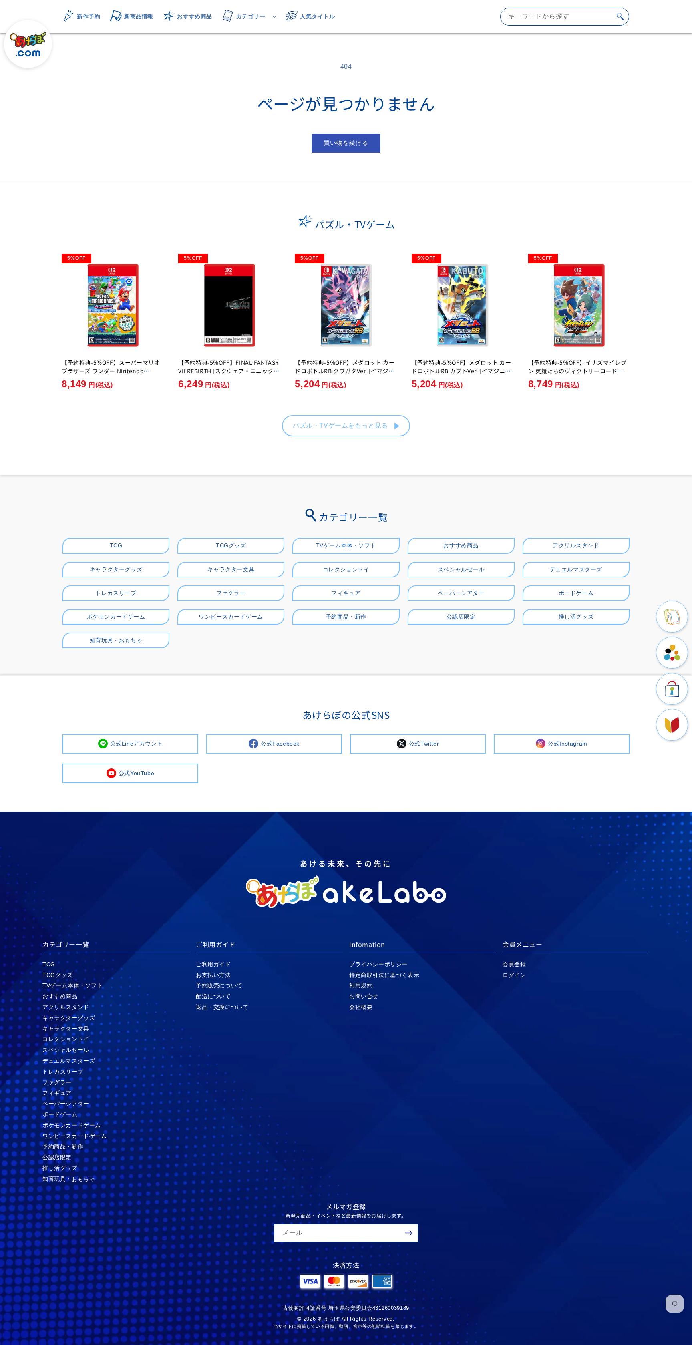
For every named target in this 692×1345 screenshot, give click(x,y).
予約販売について (219, 985)
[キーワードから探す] (620, 16)
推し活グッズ (576, 616)
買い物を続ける (346, 142)
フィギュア (345, 593)
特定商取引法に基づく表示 (384, 975)
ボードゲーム (576, 593)
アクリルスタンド (576, 545)
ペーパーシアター (461, 593)
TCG (116, 545)
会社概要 (360, 1007)
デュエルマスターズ (576, 569)
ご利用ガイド (213, 964)
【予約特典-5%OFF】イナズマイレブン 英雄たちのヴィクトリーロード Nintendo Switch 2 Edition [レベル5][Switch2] (578, 375)
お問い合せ (363, 996)
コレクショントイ (346, 569)
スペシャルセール (461, 569)
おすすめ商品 (461, 545)
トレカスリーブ (115, 593)
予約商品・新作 (346, 616)
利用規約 (360, 985)
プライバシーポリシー (378, 964)
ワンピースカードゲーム (231, 616)
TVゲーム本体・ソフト (346, 545)
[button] (246, 16)
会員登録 (514, 964)
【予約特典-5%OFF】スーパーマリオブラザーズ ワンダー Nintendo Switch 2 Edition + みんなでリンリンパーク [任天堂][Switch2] (111, 375)
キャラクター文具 (230, 569)
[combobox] (564, 17)
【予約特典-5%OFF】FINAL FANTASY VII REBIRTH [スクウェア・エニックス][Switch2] (228, 370)
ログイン (514, 975)
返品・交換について (222, 1007)
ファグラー (230, 593)
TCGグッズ (231, 545)
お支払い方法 (213, 975)
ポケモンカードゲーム (116, 616)
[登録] (409, 1233)
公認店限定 (461, 616)
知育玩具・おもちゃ (116, 640)
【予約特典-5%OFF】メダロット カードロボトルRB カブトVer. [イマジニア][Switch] (462, 370)
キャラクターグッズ (116, 569)
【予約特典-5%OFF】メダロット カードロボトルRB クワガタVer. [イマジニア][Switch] (344, 370)
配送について (213, 996)
